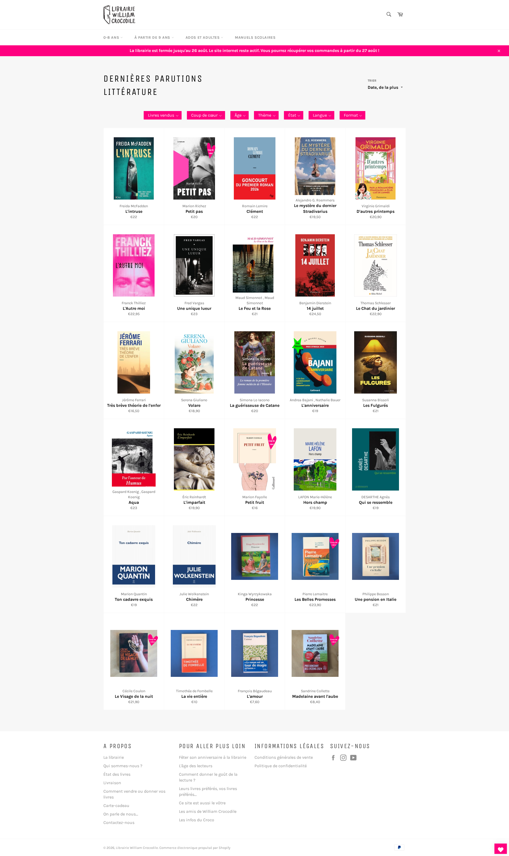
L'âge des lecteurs (195, 765)
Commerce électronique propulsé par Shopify (194, 848)
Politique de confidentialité (280, 765)
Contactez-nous (118, 822)
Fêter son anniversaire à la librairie (212, 757)
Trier (372, 80)
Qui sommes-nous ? (122, 765)
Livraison (112, 782)
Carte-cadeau (116, 805)
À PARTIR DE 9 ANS (153, 37)
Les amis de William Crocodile (207, 811)
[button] (162, 115)
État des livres (116, 774)
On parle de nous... (120, 814)
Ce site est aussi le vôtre (202, 802)
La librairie (113, 757)
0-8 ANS (111, 37)
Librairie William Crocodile (137, 848)
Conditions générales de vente (283, 757)
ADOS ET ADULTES (203, 37)
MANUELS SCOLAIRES (255, 37)
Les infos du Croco (196, 819)
